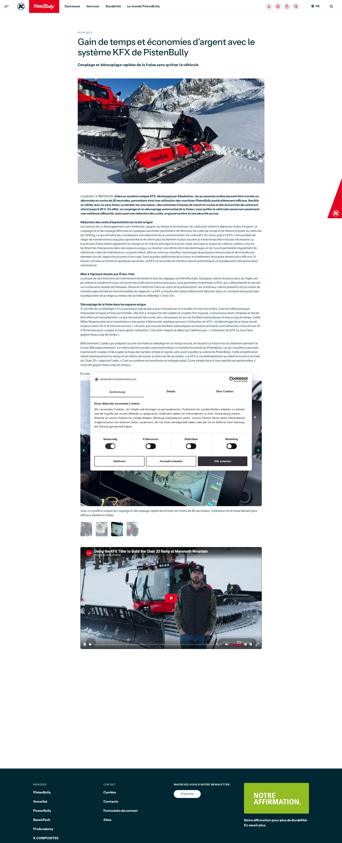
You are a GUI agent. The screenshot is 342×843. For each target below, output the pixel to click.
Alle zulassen (222, 461)
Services (93, 6)
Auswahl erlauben (171, 461)
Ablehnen (119, 461)
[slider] (152, 644)
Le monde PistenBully (143, 6)
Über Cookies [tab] (224, 391)
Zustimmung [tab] (117, 391)
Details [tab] (171, 391)
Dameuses (72, 6)
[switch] (151, 446)
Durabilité (113, 6)
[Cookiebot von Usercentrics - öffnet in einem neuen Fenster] (232, 379)
